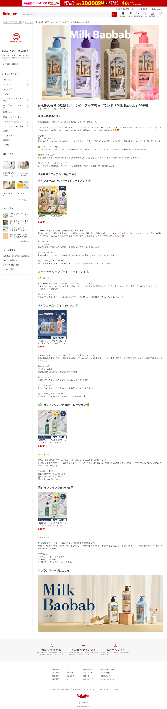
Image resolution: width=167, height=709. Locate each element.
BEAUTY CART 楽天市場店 (12, 22)
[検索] (114, 14)
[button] (158, 9)
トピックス (29, 22)
